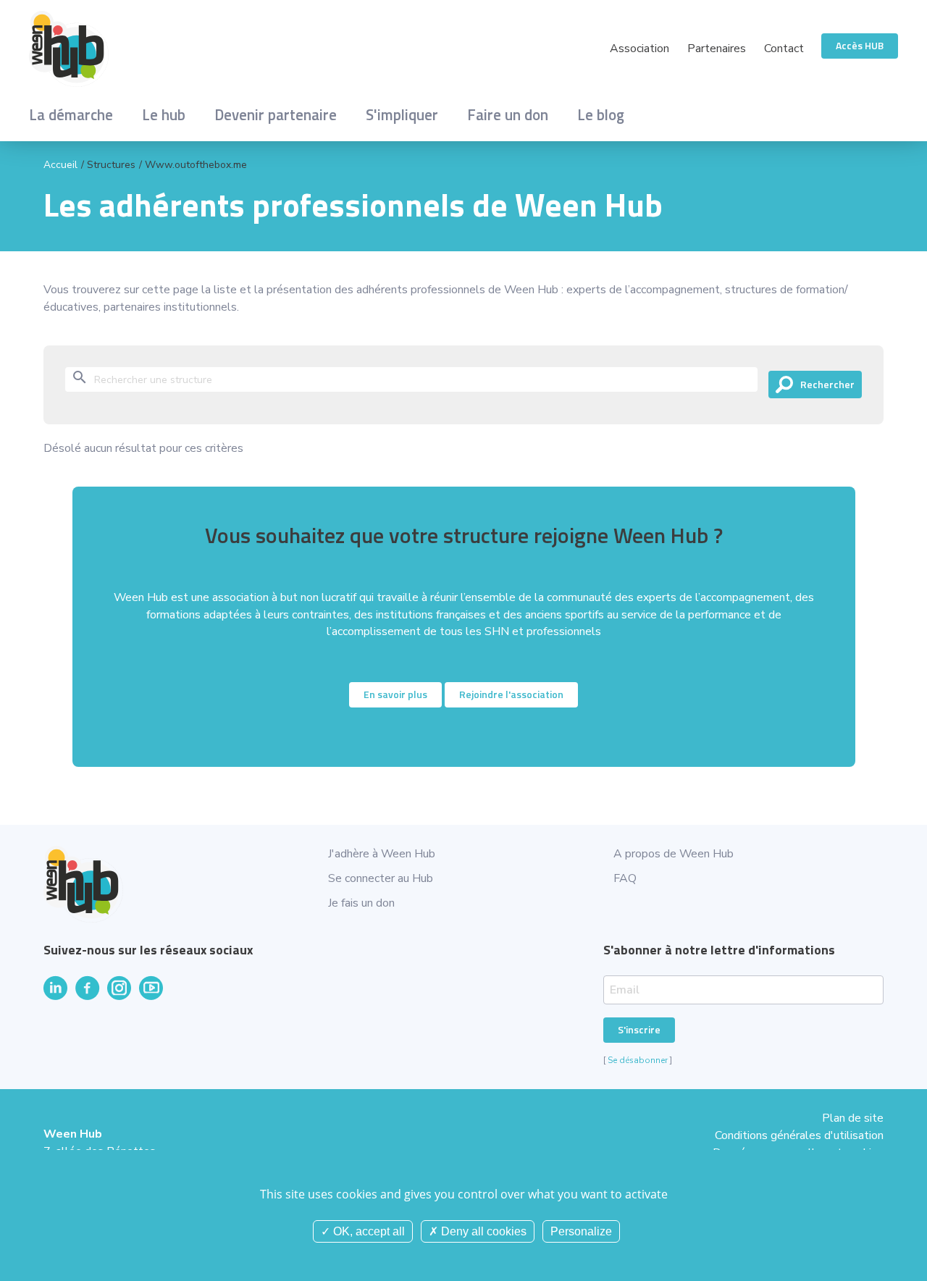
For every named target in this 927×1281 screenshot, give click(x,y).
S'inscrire (639, 1029)
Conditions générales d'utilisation (799, 1135)
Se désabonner (638, 1060)
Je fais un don (361, 903)
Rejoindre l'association (511, 694)
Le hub (163, 114)
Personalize (581, 1231)
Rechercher (827, 384)
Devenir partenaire (275, 114)
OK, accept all (367, 1231)
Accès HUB (860, 45)
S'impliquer (402, 114)
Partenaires (716, 48)
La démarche (71, 114)
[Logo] (246, 49)
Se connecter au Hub (380, 878)
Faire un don (507, 114)
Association (639, 48)
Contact (784, 48)
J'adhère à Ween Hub (381, 854)
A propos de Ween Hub (673, 854)
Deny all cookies (482, 1231)
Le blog (600, 114)
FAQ (625, 878)
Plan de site (853, 1118)
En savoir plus (395, 694)
